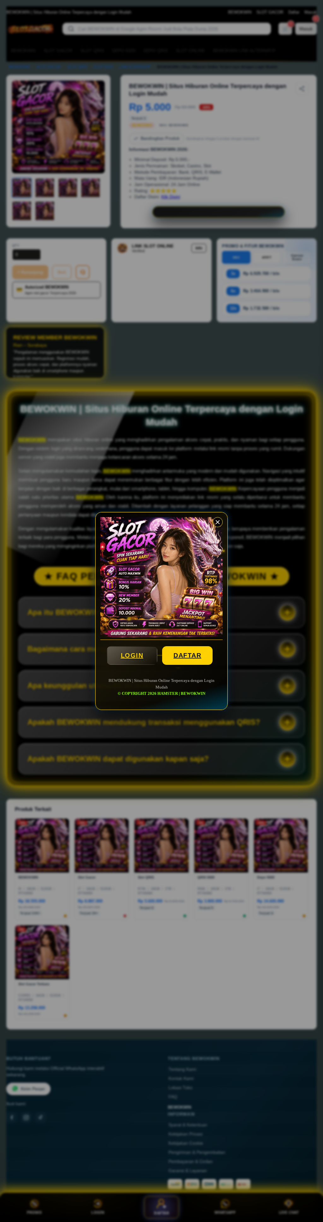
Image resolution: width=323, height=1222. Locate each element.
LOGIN (132, 655)
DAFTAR (187, 655)
